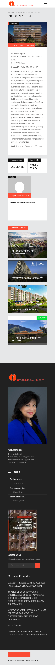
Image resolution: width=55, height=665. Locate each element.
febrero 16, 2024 (18, 492)
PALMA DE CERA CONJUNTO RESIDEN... (26, 339)
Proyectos (20, 12)
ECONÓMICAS (14, 625)
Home (11, 12)
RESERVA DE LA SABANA (25, 309)
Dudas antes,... (17, 479)
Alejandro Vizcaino (19, 195)
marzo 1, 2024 (18, 483)
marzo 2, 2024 (17, 45)
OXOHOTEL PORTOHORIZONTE (27, 278)
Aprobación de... (17, 488)
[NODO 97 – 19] (19, 187)
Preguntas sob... (17, 496)
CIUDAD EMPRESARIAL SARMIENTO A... (24, 252)
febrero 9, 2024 (18, 501)
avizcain (30, 45)
